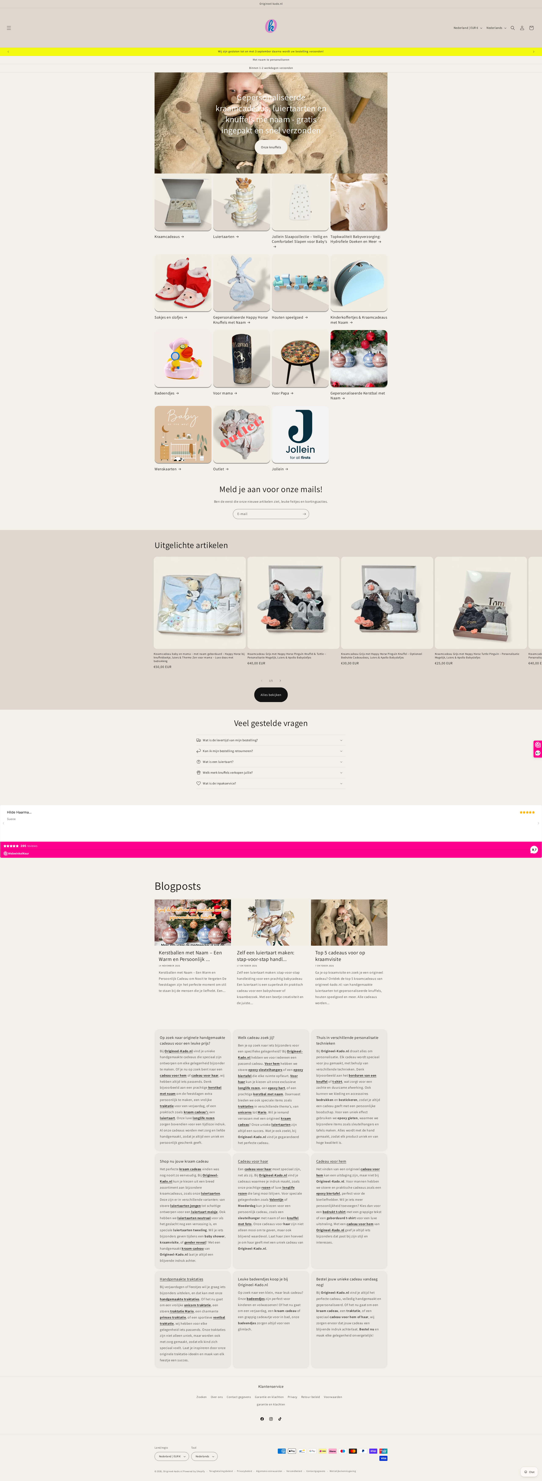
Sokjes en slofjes (169, 317)
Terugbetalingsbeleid (221, 1471)
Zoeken (201, 1397)
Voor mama (223, 393)
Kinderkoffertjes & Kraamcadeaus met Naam (358, 320)
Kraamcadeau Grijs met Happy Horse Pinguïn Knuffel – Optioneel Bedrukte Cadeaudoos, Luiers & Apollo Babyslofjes (381, 655)
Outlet (218, 468)
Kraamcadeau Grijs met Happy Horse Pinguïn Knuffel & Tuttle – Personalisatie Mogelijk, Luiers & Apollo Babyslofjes (286, 655)
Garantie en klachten (269, 1397)
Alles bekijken (271, 695)
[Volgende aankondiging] (533, 52)
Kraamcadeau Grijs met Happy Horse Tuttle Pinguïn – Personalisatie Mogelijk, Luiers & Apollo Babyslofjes (477, 655)
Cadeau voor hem (331, 1161)
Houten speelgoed (287, 317)
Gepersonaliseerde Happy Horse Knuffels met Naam (240, 320)
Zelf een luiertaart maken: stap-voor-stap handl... (266, 955)
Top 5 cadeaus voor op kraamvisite (340, 955)
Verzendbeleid (294, 1471)
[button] (9, 28)
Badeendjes (164, 393)
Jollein (278, 468)
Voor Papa (280, 393)
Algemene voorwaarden (269, 1471)
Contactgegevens (316, 1471)
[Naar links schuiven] (261, 680)
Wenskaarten (166, 468)
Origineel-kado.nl (173, 1471)
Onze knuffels (271, 147)
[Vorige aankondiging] (8, 52)
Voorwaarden (333, 1397)
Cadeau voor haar (253, 1161)
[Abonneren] (304, 514)
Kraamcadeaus (167, 236)
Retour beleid (310, 1397)
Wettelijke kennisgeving (343, 1471)
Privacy (292, 1397)
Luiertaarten (223, 236)
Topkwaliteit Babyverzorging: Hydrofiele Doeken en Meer (355, 239)
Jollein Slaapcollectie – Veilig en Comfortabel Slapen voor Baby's (300, 239)
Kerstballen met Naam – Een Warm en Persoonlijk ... (190, 955)
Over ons (217, 1397)
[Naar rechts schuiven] (280, 680)
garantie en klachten (271, 1404)
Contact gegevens (239, 1397)
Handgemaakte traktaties (181, 1279)
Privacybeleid (244, 1471)
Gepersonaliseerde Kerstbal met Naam (357, 395)
